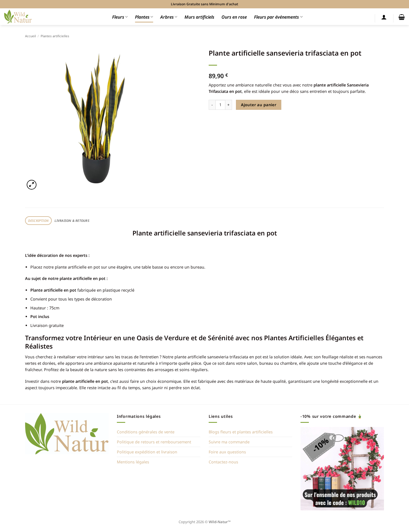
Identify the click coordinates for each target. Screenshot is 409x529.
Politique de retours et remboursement (154, 441)
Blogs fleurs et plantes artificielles (241, 431)
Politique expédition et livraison (147, 452)
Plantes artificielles (55, 36)
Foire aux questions (227, 452)
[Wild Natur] (18, 16)
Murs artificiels (199, 17)
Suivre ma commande (229, 441)
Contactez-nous (223, 462)
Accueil (30, 36)
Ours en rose (234, 17)
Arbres (167, 17)
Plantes (142, 17)
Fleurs (118, 17)
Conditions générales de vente (145, 431)
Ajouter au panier (258, 104)
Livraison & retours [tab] (72, 220)
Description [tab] (38, 220)
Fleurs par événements (276, 17)
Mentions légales (133, 462)
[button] (384, 17)
